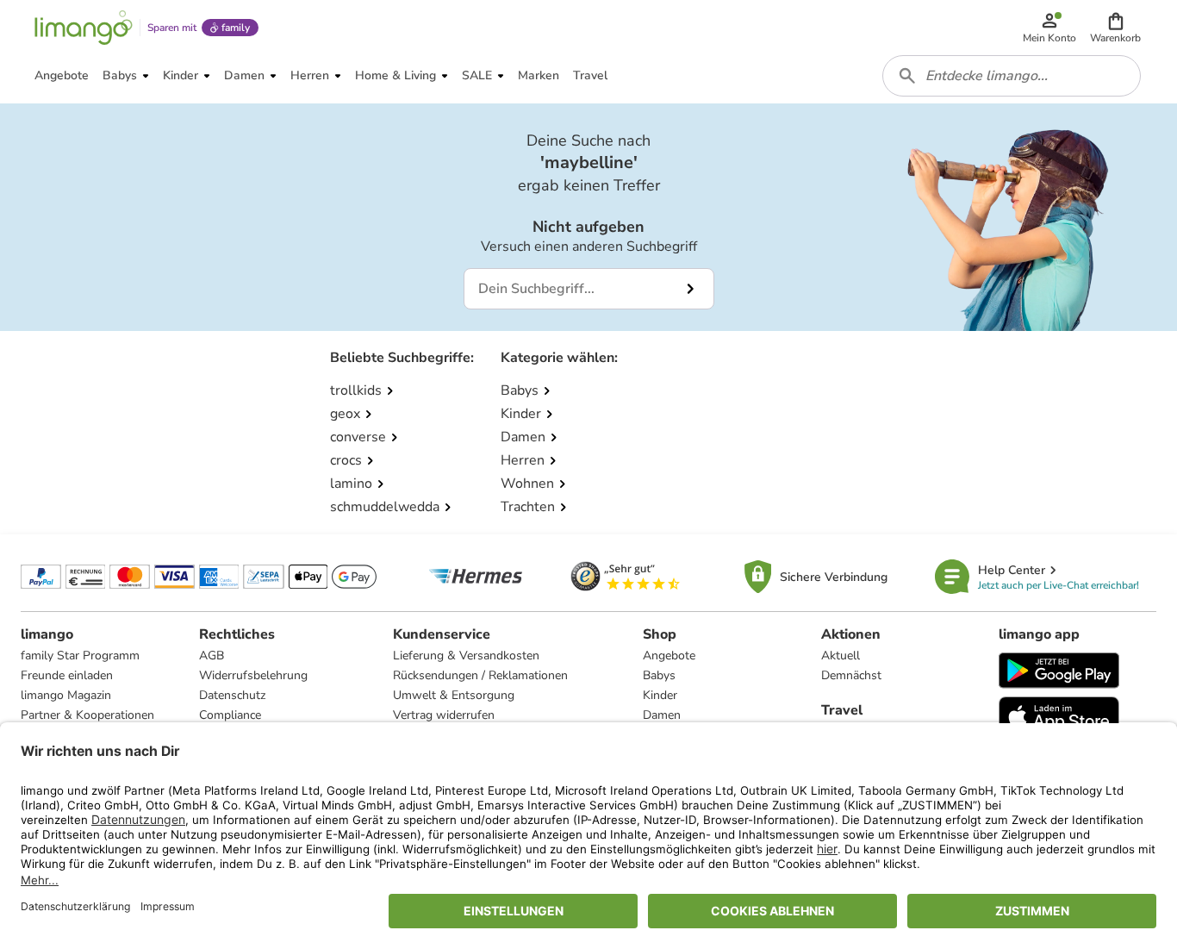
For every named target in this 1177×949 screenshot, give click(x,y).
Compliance (230, 715)
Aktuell (840, 655)
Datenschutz (232, 695)
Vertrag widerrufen (444, 715)
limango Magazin (66, 695)
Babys (659, 675)
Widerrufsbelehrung (253, 675)
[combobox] (1012, 76)
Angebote (669, 655)
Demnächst (851, 675)
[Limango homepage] (83, 27)
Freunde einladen (67, 675)
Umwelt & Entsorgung (453, 695)
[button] (1115, 27)
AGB (211, 655)
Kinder (660, 695)
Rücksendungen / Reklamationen (480, 675)
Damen (662, 715)
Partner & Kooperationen (87, 715)
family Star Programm (80, 655)
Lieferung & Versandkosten (466, 655)
